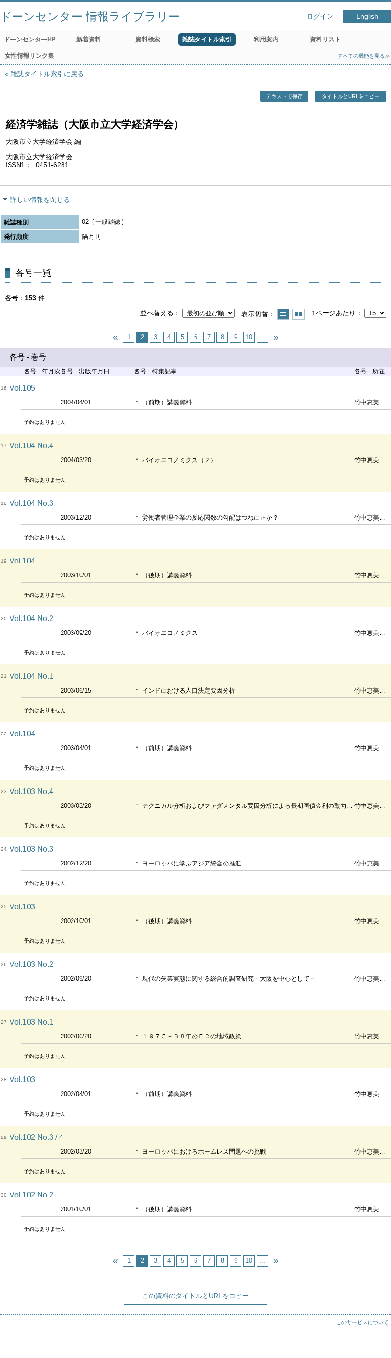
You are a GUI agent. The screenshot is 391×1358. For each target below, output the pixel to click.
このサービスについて (362, 1322)
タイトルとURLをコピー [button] (351, 96)
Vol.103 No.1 (31, 1022)
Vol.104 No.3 (31, 503)
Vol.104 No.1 (31, 676)
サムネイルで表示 (298, 314)
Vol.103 (22, 907)
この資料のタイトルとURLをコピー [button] (195, 1295)
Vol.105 (22, 388)
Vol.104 (22, 561)
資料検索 (147, 39)
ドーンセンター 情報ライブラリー (90, 16)
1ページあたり (334, 313)
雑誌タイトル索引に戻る (47, 74)
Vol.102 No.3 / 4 (36, 1137)
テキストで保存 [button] (284, 96)
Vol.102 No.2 (31, 1195)
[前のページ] (115, 337)
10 (249, 337)
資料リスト (325, 39)
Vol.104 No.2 (31, 618)
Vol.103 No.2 (31, 964)
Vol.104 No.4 (31, 446)
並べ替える (157, 313)
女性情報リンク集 (29, 55)
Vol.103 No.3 (31, 849)
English (367, 16)
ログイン (320, 16)
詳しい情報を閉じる (40, 199)
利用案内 (266, 39)
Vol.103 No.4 (31, 791)
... (262, 337)
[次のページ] (275, 337)
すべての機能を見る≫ (364, 56)
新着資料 (88, 39)
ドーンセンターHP (30, 39)
